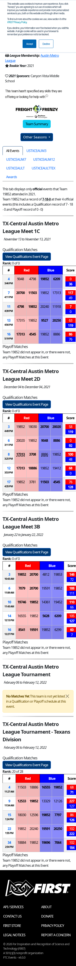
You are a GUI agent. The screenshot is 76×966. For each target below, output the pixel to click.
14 (9, 616)
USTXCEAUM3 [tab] (36, 150)
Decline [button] (46, 43)
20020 (56, 426)
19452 (58, 602)
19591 (46, 588)
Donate (47, 916)
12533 (22, 801)
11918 (56, 306)
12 (8, 468)
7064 (57, 842)
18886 (32, 468)
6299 (57, 629)
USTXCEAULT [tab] (15, 168)
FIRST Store (12, 925)
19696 (46, 842)
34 (9, 842)
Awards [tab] (11, 177)
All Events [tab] (12, 150)
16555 (22, 616)
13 (8, 320)
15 (9, 815)
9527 (44, 320)
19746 (22, 602)
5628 (45, 616)
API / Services (13, 907)
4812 (45, 574)
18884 (22, 842)
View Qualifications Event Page (26, 256)
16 (8, 334)
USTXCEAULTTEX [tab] (43, 168)
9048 (20, 279)
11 (8, 306)
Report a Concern (56, 935)
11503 (32, 292)
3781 (32, 482)
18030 (32, 426)
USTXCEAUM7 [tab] (16, 159)
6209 (56, 279)
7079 (21, 588)
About (46, 907)
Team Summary (37, 124)
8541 (21, 629)
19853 (58, 574)
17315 (20, 320)
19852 (44, 279)
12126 (58, 801)
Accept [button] (29, 43)
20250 (56, 320)
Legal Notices (14, 935)
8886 (56, 334)
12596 (34, 815)
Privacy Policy (17, 22)
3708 (32, 454)
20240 (44, 306)
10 (9, 602)
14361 (46, 602)
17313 (56, 292)
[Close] (67, 696)
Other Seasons (35, 137)
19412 (56, 468)
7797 (57, 815)
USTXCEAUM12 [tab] (44, 159)
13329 (46, 801)
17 (8, 482)
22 (9, 828)
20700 (20, 292)
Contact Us (12, 916)
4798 (32, 279)
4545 (32, 334)
